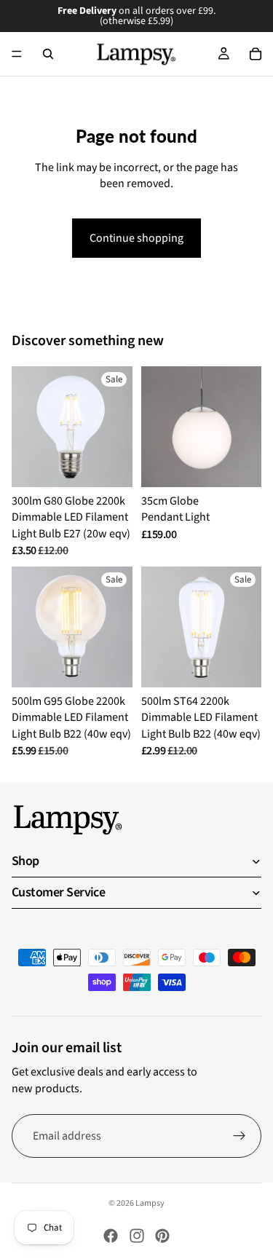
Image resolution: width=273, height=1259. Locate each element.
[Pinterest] (162, 1235)
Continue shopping (136, 238)
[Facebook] (110, 1235)
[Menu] (16, 54)
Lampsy (150, 1203)
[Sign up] (239, 1136)
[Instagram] (137, 1235)
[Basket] (256, 54)
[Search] (48, 54)
